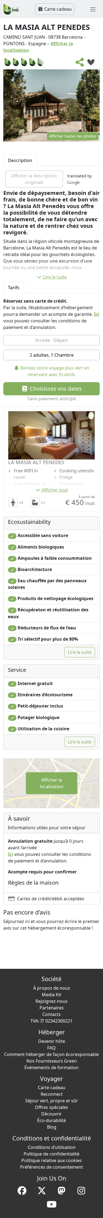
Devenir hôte (51, 1041)
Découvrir (51, 1114)
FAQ (51, 1048)
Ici (96, 314)
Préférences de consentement (51, 1167)
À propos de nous (51, 988)
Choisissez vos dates (55, 388)
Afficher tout (55, 490)
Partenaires (52, 1008)
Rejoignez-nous (51, 1001)
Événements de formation (51, 1067)
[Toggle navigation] (93, 9)
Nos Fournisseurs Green (51, 1061)
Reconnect (52, 1094)
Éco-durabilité (51, 1120)
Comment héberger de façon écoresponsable (51, 1054)
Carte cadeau (57, 9)
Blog (51, 1127)
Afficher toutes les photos (72, 136)
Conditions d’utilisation (52, 1147)
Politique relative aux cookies (51, 1160)
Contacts (51, 1014)
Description (20, 160)
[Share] (79, 64)
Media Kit (51, 995)
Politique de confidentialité (51, 1154)
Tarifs (14, 288)
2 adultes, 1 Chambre (52, 355)
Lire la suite (55, 277)
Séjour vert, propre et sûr (51, 1101)
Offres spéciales (51, 1107)
